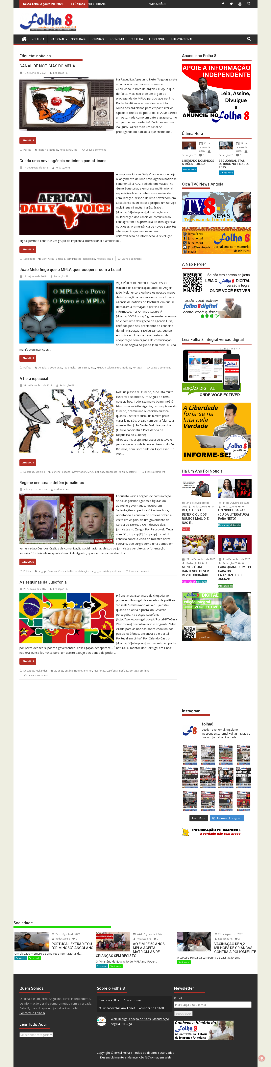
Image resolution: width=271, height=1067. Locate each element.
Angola (42, 367)
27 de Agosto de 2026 (67, 934)
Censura (52, 571)
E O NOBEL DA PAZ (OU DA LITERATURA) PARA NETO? (233, 514)
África (51, 258)
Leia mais (27, 140)
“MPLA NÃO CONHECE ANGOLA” (94, 4)
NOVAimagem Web (158, 1057)
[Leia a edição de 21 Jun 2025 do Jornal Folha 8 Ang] (244, 800)
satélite (133, 472)
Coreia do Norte (67, 571)
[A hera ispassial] (66, 392)
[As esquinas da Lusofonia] (66, 595)
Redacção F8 (60, 73)
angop (42, 571)
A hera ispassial (33, 378)
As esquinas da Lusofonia (43, 582)
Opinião (98, 39)
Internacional (182, 39)
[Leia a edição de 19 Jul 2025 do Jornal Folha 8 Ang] (208, 800)
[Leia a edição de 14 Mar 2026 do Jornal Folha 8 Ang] (226, 754)
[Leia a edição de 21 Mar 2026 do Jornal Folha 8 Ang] (208, 754)
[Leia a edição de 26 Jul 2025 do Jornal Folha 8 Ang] (190, 800)
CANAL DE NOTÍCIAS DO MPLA (47, 66)
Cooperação (55, 367)
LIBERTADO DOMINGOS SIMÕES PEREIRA (198, 162)
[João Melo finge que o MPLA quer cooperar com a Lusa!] (66, 283)
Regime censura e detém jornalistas (51, 482)
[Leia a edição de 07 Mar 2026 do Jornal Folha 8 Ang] (244, 754)
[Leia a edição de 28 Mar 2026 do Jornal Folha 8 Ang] (190, 754)
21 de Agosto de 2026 (230, 934)
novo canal (66, 149)
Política (38, 39)
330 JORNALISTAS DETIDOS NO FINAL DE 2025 (234, 164)
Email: (178, 998)
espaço (66, 472)
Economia (117, 39)
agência (60, 258)
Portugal (137, 367)
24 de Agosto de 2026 (149, 934)
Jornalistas (105, 571)
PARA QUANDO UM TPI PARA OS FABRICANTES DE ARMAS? (234, 573)
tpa (75, 149)
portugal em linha (139, 670)
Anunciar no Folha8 (151, 1008)
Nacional (58, 39)
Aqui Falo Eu (189, 581)
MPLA (100, 367)
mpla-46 (43, 149)
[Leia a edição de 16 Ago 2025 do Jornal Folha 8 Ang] (208, 778)
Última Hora (189, 169)
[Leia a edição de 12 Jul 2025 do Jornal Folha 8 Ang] (226, 800)
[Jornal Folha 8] (23, 38)
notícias (53, 149)
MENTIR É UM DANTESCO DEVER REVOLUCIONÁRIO (195, 571)
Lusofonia (157, 39)
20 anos (58, 670)
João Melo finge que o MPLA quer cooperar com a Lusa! (70, 269)
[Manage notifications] (262, 1058)
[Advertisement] (179, 22)
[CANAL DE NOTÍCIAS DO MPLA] (66, 79)
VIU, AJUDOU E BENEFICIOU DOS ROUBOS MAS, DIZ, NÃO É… (195, 516)
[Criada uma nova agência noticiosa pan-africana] (66, 174)
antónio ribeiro (73, 670)
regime (123, 472)
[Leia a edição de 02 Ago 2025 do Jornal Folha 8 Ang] (244, 778)
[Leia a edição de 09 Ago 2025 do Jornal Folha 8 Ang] (226, 778)
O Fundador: (117, 1008)
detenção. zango (87, 571)
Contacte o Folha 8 (32, 1013)
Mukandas (41, 670)
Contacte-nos (132, 1000)
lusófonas (99, 670)
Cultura (137, 39)
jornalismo (89, 258)
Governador (79, 472)
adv (44, 258)
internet (88, 670)
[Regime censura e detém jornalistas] (66, 496)
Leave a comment (96, 149)
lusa (93, 367)
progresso (111, 472)
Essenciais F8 (107, 1000)
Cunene (56, 472)
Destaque (28, 472)
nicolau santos (113, 367)
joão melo (69, 367)
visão (110, 258)
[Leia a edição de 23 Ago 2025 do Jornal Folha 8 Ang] (190, 778)
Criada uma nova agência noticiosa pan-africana (63, 160)
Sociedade (78, 39)
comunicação (74, 258)
